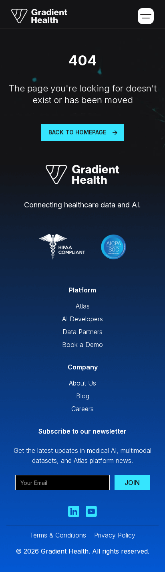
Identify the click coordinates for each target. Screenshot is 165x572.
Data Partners (82, 331)
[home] (36, 16)
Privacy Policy (114, 535)
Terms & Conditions (58, 535)
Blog (82, 396)
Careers (82, 408)
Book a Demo (82, 344)
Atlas (83, 306)
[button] (146, 16)
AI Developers (82, 318)
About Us (82, 383)
